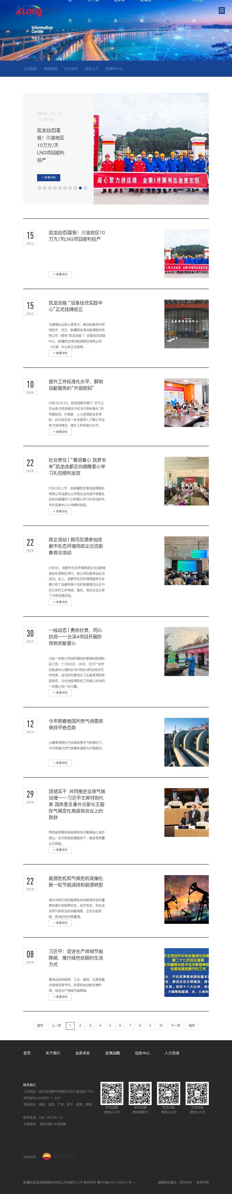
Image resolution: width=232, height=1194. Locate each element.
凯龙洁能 (46, 1124)
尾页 (192, 1026)
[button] (39, 188)
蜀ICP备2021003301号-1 (116, 1182)
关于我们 (53, 1053)
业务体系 (82, 1053)
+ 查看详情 (49, 177)
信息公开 (91, 68)
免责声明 (202, 1182)
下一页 (175, 1026)
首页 (40, 1026)
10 (161, 1026)
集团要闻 (50, 68)
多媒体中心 (113, 68)
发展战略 (112, 1053)
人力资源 (172, 1053)
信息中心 (142, 1053)
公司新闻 (30, 68)
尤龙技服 (59, 1124)
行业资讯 (71, 68)
